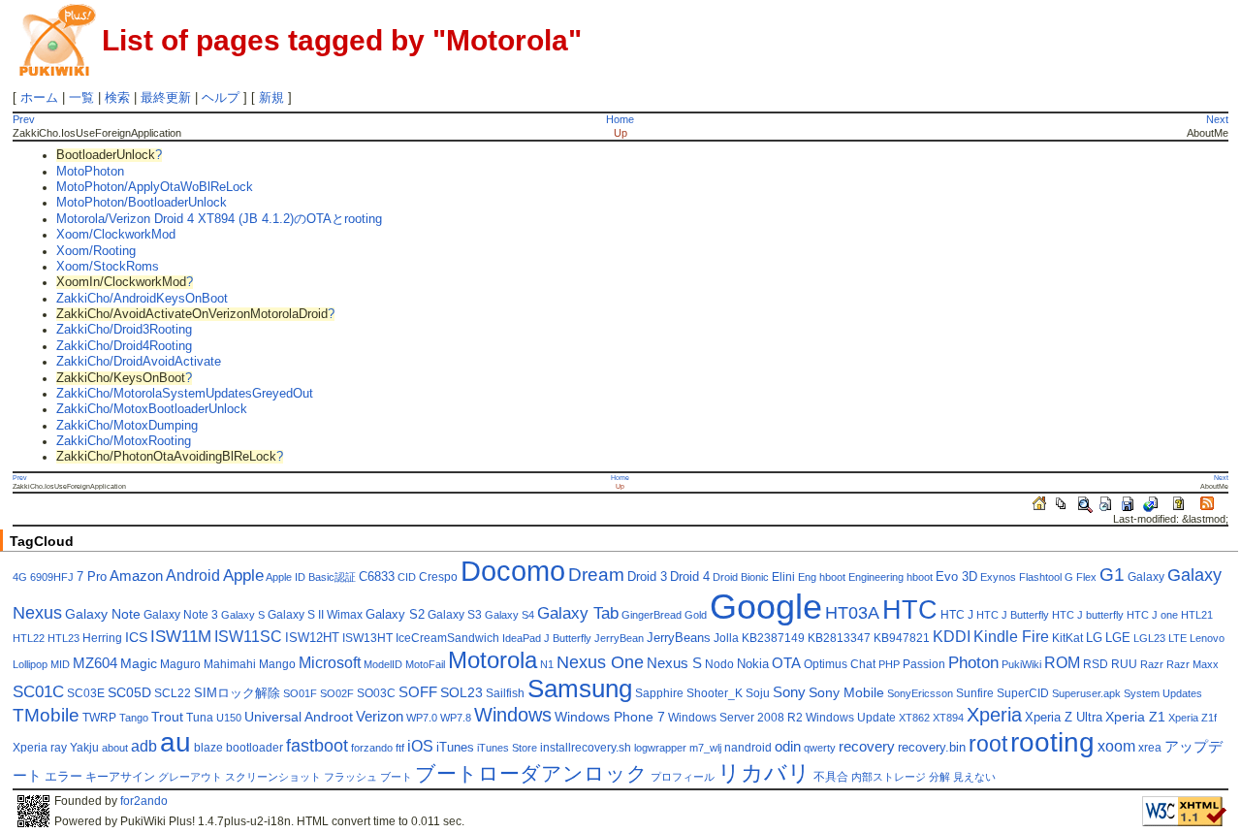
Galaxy (1146, 577)
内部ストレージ (888, 777)
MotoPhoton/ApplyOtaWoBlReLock (154, 187)
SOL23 (461, 693)
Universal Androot (298, 717)
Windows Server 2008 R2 (735, 717)
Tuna (199, 717)
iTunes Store (507, 747)
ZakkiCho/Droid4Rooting (124, 346)
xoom (1116, 746)
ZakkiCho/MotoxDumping (127, 426)
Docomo (513, 571)
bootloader (254, 747)
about (115, 747)
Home (620, 119)
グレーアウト (190, 777)
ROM (1062, 663)
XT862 (914, 717)
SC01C (38, 692)
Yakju (84, 747)
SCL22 (172, 693)
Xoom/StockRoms (107, 266)
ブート (396, 777)
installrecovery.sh (585, 747)
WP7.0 (421, 717)
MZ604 (95, 663)
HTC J (956, 615)
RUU (1124, 664)
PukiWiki (1021, 664)
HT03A (852, 613)
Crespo (438, 577)
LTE (1177, 638)
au (175, 741)
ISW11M (180, 636)
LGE (1117, 638)
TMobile (46, 715)
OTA (786, 663)
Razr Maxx (1192, 664)
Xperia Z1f (1192, 717)
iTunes (455, 747)
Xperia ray (40, 747)
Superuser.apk (1086, 693)
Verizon (379, 716)
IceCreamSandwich (447, 638)
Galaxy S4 (509, 615)
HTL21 (1197, 615)
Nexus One (600, 662)
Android (193, 575)
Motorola (492, 660)
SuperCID (1023, 693)
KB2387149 (773, 638)
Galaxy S (243, 615)
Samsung (579, 688)
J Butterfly (567, 638)
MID (60, 664)
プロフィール (683, 777)
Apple (243, 575)
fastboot (317, 745)
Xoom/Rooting (96, 251)
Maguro (180, 664)
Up (620, 133)
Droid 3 (647, 577)
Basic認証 (332, 577)
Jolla (726, 638)
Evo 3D (956, 577)
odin (788, 746)
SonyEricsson (920, 693)
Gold (695, 615)
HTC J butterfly (1088, 615)
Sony (789, 692)
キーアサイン (120, 777)
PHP (889, 664)
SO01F (300, 693)
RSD (1095, 664)
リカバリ (764, 772)
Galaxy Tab (578, 613)
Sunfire (975, 693)
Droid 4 (690, 577)
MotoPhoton (90, 171)
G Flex (1081, 577)
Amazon (136, 576)
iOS (420, 746)
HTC (910, 609)
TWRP (99, 717)
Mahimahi (230, 664)
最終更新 (166, 98)
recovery (867, 746)
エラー (63, 777)
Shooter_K (714, 693)
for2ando (144, 801)
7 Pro (92, 577)
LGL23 (1149, 638)
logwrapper (660, 747)
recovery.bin (932, 747)
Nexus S (674, 663)
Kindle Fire (1011, 636)
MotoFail (425, 664)
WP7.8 (455, 717)
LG (1094, 638)
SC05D (129, 693)
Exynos (998, 577)
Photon (973, 663)
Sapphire (659, 693)
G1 (1112, 574)
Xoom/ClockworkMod (115, 234)
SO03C (376, 693)
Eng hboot (821, 577)
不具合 (830, 777)
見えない (974, 777)
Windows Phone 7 (610, 717)
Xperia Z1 (1135, 717)
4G (20, 577)
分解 (939, 777)
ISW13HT (367, 638)
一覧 (81, 98)
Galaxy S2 (395, 615)
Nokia (753, 664)
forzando (372, 747)
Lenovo (1207, 638)
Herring (102, 638)
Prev (24, 119)
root (988, 743)
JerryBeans (679, 638)
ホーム (39, 98)
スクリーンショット (273, 777)
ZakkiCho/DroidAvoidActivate (138, 361)
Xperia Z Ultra (1063, 717)
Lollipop (30, 664)
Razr (1151, 664)
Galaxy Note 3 (180, 615)
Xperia (994, 714)
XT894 (948, 717)
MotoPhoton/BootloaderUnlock (141, 202)
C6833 (377, 577)
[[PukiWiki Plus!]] (57, 38)
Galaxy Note (103, 614)
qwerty (820, 747)
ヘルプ (220, 98)
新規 (271, 98)
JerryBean (619, 638)
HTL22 (29, 638)
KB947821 (902, 638)
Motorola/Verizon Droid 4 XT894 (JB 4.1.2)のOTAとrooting (219, 219)
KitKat (1067, 638)
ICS (136, 637)
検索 (117, 98)
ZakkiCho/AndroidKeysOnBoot (142, 298)
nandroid (748, 747)
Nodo (719, 664)
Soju (758, 693)
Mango (277, 664)
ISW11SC (248, 636)
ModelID (383, 664)
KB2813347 (839, 638)
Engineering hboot (890, 577)
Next (1217, 119)
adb (144, 746)
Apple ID (285, 577)
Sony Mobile (846, 693)
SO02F (337, 693)
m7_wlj (705, 747)
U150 (228, 717)
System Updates (1163, 693)
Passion (924, 664)
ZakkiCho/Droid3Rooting (124, 329)
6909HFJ (52, 577)
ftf (400, 747)
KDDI (952, 636)
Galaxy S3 (455, 615)
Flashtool (1040, 577)
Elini (783, 577)
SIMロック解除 (237, 693)
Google (766, 607)
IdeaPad (521, 638)
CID (407, 577)
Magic (138, 664)
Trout (167, 717)
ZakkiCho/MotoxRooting (123, 441)
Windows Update (851, 717)
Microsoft (330, 663)
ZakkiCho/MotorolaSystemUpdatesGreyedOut (184, 393)
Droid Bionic (741, 577)
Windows (513, 714)
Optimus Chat (839, 664)
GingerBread (651, 615)
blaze (208, 747)
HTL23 (64, 638)
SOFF (417, 692)
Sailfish (505, 693)
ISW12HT (312, 638)
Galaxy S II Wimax (315, 615)
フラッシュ (350, 777)
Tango (133, 717)
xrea (1149, 747)
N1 (547, 664)
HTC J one (1152, 615)
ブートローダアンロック (531, 773)
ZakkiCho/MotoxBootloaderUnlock (151, 409)
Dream (596, 574)
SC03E (86, 693)
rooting (1052, 741)
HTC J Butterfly (1012, 615)
